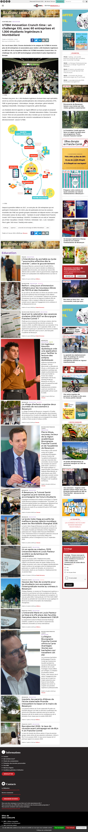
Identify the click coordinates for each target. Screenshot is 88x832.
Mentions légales (8, 767)
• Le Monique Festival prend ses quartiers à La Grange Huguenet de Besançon (75, 64)
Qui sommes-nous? (9, 758)
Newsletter (8, 774)
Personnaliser (81, 827)
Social (42, 580)
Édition (47, 5)
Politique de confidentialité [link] (44, 830)
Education (16, 21)
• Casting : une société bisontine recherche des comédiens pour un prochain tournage (74, 58)
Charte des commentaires (10, 761)
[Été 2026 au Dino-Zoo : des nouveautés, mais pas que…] (75, 289)
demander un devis (11, 799)
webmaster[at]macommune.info (11, 808)
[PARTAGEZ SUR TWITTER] (36, 40)
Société (40, 283)
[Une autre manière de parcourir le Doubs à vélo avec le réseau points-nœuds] (75, 383)
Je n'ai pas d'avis (71, 572)
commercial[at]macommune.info (11, 794)
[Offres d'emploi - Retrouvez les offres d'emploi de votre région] (75, 146)
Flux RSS (6, 765)
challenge (5, 227)
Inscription (69, 276)
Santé (51, 342)
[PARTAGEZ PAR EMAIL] (43, 40)
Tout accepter (59, 827)
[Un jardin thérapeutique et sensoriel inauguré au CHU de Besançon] (75, 451)
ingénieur (13, 227)
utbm (47, 227)
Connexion (81, 276)
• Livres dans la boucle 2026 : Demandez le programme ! (74, 81)
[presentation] (63, 432)
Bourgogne (25, 283)
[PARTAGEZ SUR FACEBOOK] (32, 40)
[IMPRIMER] (47, 40)
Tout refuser (70, 827)
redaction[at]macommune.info (10, 790)
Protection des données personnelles (14, 763)
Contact (5, 756)
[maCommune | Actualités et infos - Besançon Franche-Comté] (38, 6)
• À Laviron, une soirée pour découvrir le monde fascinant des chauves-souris (74, 71)
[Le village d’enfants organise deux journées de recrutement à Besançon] (10, 407)
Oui (67, 567)
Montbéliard (7, 21)
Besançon (44, 340)
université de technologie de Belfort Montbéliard (31, 227)
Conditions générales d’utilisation (13, 770)
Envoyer (69, 585)
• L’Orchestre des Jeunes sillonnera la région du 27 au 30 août (74, 76)
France (24, 257)
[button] (83, 1)
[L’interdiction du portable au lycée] (10, 262)
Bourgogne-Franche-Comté (31, 312)
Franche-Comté (27, 547)
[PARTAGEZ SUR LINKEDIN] (40, 40)
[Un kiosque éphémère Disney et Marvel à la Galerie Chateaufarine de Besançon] (75, 228)
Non (68, 570)
